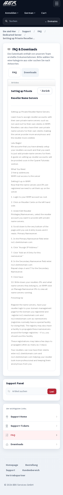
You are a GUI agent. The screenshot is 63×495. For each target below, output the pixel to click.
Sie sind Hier (9, 31)
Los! (52, 391)
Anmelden (11, 12)
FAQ (40, 31)
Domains (52, 21)
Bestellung (31, 465)
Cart (43, 12)
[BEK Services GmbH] (10, 3)
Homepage (12, 465)
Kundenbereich (31, 470)
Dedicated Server (12, 35)
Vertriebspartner (15, 475)
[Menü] (56, 3)
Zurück (46, 90)
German (29, 12)
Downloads (30, 72)
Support (26, 31)
